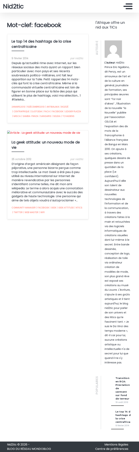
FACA (46, 111)
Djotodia (36, 111)
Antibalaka (52, 106)
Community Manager (24, 207)
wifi (42, 212)
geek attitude (65, 207)
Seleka (56, 116)
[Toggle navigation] (127, 6)
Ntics (78, 207)
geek (53, 207)
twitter (17, 212)
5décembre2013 (35, 106)
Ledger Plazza (72, 111)
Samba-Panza (29, 116)
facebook (56, 111)
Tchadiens (67, 116)
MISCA (16, 116)
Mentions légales (116, 444)
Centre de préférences (111, 449)
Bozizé (64, 106)
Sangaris (45, 116)
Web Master (30, 212)
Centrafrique (20, 111)
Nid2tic (13, 6)
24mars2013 (18, 106)
